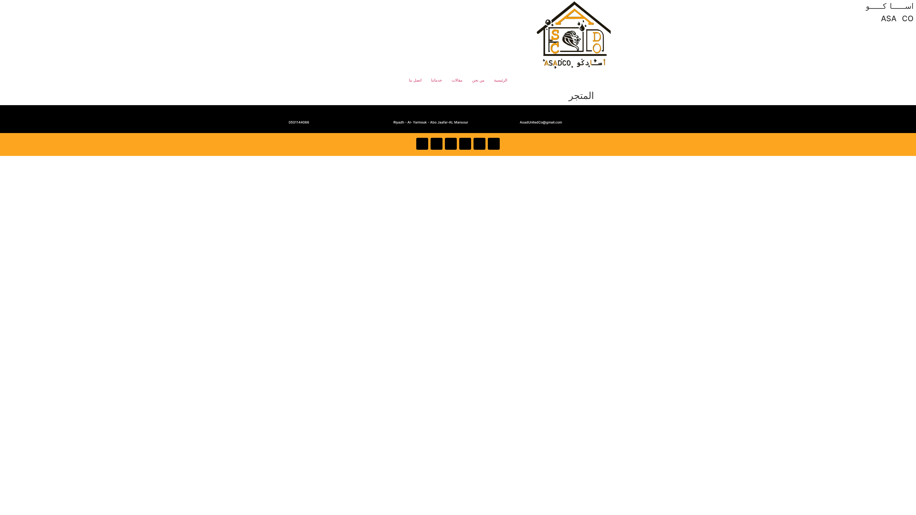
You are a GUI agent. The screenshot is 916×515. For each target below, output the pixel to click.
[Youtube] (465, 144)
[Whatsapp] (451, 144)
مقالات (457, 80)
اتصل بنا (415, 80)
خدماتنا (436, 80)
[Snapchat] (422, 144)
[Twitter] (479, 144)
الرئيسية (500, 80)
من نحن (478, 80)
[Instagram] (436, 144)
